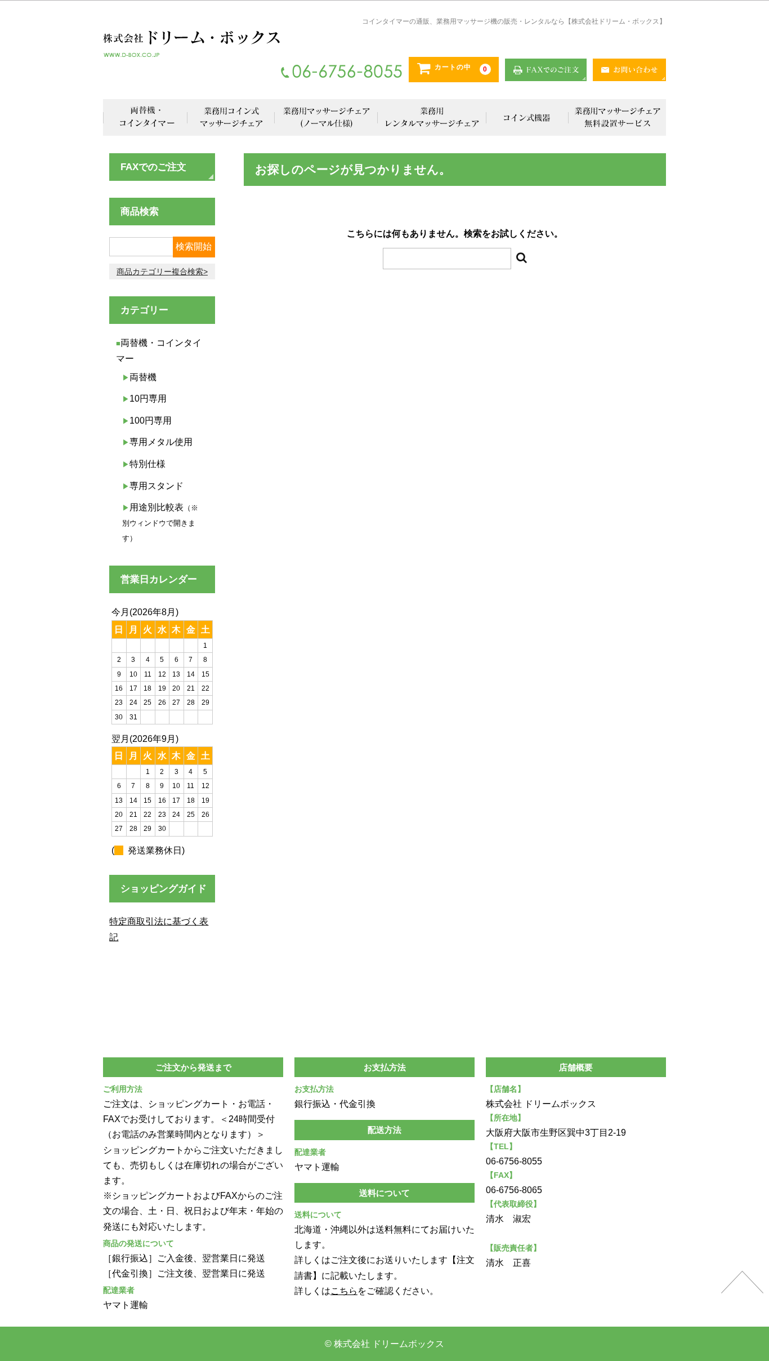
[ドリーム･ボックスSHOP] (191, 43)
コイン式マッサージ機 (231, 117)
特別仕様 (147, 464)
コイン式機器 (527, 117)
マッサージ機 (326, 117)
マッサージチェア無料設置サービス (617, 117)
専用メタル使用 (161, 442)
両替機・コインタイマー (145, 117)
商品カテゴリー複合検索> (162, 271)
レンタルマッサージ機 (432, 117)
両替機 (143, 377)
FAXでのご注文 (153, 167)
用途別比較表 (160, 522)
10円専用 (148, 398)
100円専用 (150, 420)
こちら (343, 1291)
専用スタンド (156, 486)
